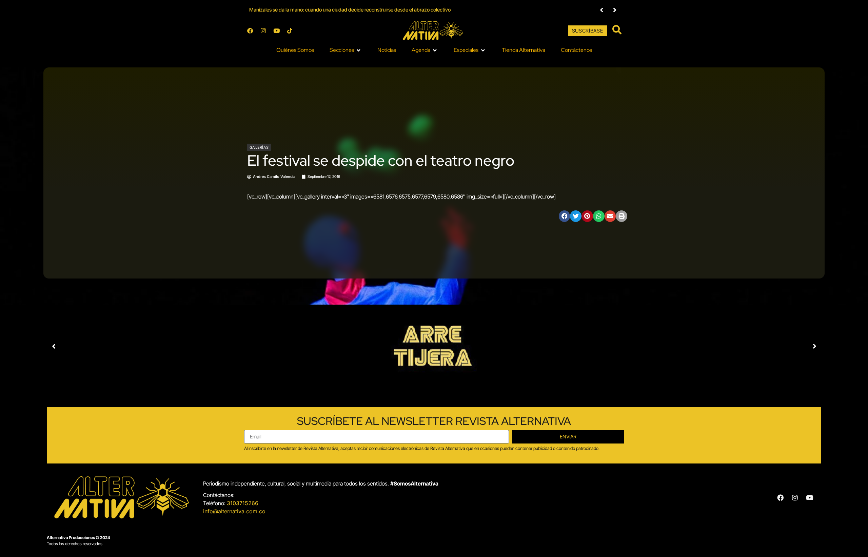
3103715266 (242, 503)
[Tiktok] (289, 31)
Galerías (259, 147)
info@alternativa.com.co (234, 511)
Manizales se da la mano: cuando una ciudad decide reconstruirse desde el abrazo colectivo (350, 9)
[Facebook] (250, 31)
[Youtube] (276, 31)
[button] (346, 50)
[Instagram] (263, 31)
